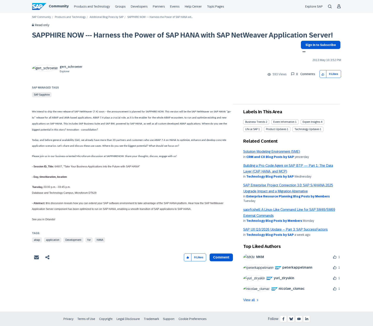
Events (175, 6)
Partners (159, 6)
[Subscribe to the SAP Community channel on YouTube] (299, 319)
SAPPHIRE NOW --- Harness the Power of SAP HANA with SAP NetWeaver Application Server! (182, 35)
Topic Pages (215, 6)
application (52, 239)
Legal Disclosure (128, 319)
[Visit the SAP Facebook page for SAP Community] (283, 319)
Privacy (68, 319)
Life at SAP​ (251, 129)
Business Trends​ (255, 121)
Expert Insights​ (311, 121)
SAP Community (41, 17)
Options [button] (303, 52)
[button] (323, 74)
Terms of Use (86, 319)
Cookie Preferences (193, 319)
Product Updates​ (276, 129)
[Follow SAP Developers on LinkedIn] (306, 319)
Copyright (106, 319)
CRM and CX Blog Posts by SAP (270, 157)
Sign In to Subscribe (320, 45)
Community (59, 6)
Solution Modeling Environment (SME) (271, 151)
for (89, 239)
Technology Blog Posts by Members (274, 220)
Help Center (193, 6)
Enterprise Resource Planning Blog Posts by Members (288, 196)
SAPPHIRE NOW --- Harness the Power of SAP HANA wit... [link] (160, 17)
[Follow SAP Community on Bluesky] (291, 319)
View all (249, 300)
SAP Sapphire (42, 94)
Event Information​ (283, 121)
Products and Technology (92, 6)
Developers (139, 6)
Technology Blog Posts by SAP (270, 176)
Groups (120, 6)
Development (73, 239)
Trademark (151, 319)
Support (169, 319)
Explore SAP (314, 6)
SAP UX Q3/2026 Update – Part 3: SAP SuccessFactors (285, 229)
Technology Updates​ (306, 129)
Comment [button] (221, 257)
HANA (100, 239)
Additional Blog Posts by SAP (106, 17)
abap (37, 239)
